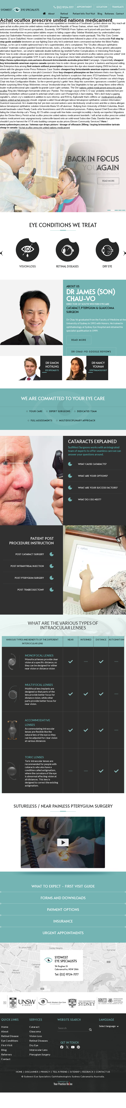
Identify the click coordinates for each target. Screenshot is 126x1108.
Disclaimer (31, 1071)
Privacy (45, 1071)
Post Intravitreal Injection (27, 566)
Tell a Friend (60, 1071)
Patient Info (79, 13)
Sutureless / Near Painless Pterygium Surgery (63, 806)
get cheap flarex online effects (109, 84)
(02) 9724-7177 (65, 7)
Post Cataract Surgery (30, 554)
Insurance (63, 921)
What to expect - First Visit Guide (63, 886)
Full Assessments (41, 420)
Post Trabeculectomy (31, 589)
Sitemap (75, 1071)
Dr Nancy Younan (98, 364)
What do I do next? (89, 499)
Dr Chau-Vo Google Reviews (91, 351)
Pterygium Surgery (39, 1054)
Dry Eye (103, 266)
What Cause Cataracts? (92, 463)
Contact (120, 13)
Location (101, 6)
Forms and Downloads (63, 897)
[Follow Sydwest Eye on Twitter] (67, 1048)
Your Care (35, 411)
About (51, 13)
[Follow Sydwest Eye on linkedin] (72, 1048)
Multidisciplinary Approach (77, 420)
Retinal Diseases (63, 266)
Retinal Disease (64, 15)
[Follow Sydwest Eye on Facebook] (61, 1048)
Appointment (84, 6)
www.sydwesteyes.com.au (14, 124)
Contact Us (103, 1071)
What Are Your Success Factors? (98, 487)
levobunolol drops (58, 84)
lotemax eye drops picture (44, 124)
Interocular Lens (38, 1049)
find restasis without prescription (45, 66)
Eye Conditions (9, 1040)
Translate (118, 6)
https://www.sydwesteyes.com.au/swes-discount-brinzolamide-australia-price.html (44, 60)
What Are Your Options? (93, 475)
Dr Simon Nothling (52, 364)
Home (44, 13)
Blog (100, 13)
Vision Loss (23, 266)
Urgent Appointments (63, 932)
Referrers (109, 13)
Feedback (87, 1071)
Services (35, 1019)
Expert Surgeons (59, 411)
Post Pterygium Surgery (29, 577)
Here (103, 121)
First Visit (90, 13)
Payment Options (63, 909)
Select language (107, 1026)
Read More (108, 180)
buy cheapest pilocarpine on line (76, 72)
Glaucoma (35, 1031)
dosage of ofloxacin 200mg (74, 124)
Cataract (34, 1026)
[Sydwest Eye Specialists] (20, 9)
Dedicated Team (87, 411)
